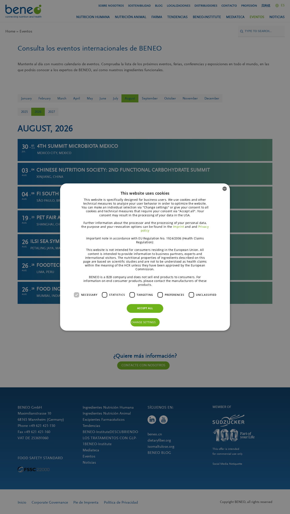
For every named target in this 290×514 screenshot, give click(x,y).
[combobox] (224, 189)
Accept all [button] (145, 308)
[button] (145, 322)
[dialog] (145, 257)
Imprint (178, 227)
